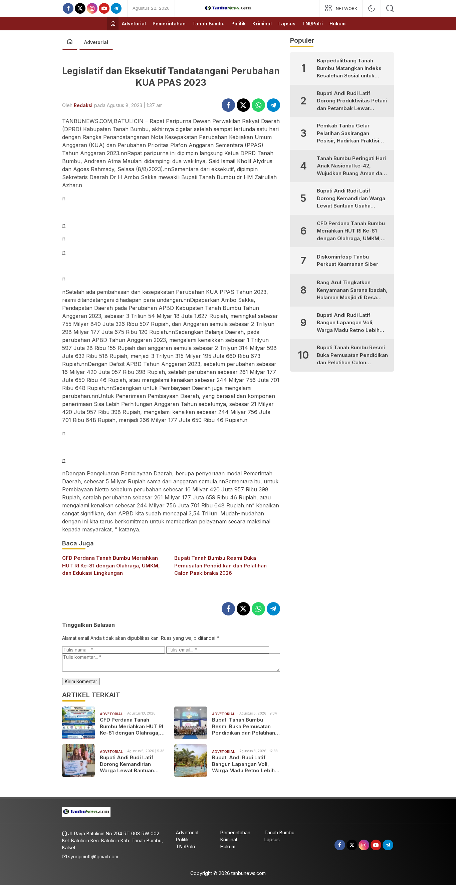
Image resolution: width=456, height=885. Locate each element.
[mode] (372, 8)
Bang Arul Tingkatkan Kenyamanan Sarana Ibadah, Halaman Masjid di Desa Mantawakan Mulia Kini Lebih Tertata (353, 290)
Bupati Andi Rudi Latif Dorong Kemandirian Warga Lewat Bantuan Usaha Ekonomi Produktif (131, 764)
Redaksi (83, 105)
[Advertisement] (171, 212)
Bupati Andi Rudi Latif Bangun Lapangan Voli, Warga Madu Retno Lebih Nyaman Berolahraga (243, 764)
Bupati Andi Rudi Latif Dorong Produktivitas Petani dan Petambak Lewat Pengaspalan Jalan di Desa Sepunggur (352, 101)
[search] (390, 8)
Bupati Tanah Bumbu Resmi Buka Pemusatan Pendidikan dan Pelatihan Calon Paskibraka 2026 (220, 565)
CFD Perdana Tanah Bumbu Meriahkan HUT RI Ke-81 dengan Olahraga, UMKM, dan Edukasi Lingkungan (111, 565)
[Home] (113, 23)
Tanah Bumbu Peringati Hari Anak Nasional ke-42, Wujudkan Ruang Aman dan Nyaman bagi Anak (351, 166)
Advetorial (96, 42)
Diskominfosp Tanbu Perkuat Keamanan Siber (347, 261)
